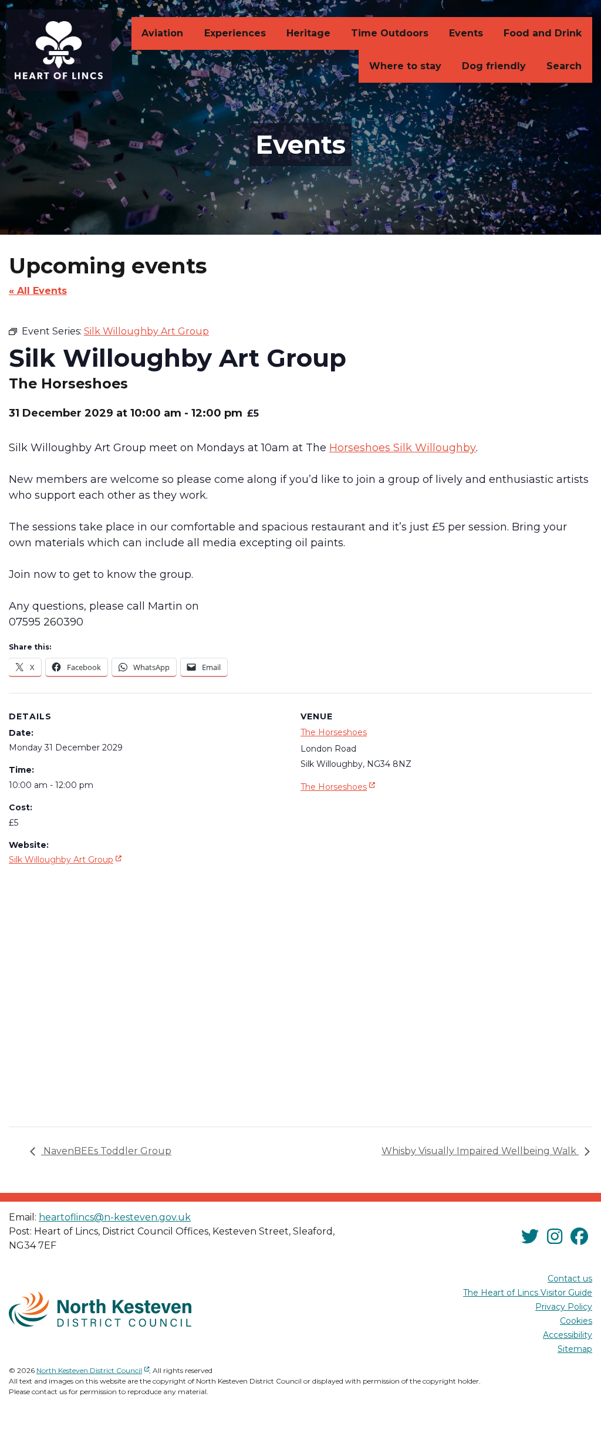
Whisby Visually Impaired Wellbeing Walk (480, 1150)
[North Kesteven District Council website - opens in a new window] (100, 1309)
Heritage (308, 33)
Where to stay (405, 66)
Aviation (162, 33)
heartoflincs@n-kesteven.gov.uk (115, 1217)
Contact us (570, 1278)
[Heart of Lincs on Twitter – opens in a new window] (530, 1236)
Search (564, 66)
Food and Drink (543, 33)
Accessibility (567, 1335)
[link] (402, 447)
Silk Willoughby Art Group (66, 859)
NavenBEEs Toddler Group (106, 1150)
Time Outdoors (389, 33)
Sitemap (575, 1349)
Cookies (576, 1321)
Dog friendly (494, 66)
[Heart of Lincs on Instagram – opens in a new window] (555, 1236)
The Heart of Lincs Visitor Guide (527, 1292)
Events (466, 33)
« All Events (38, 290)
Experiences (235, 33)
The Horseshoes (333, 732)
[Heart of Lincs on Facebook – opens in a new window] (579, 1236)
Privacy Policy (563, 1306)
